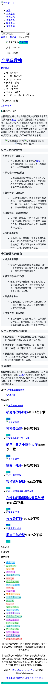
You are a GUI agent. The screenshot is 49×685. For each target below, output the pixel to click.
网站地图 (20, 678)
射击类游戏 (14, 639)
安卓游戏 (13, 594)
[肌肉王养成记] (13, 528)
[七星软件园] (7, 3)
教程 (38, 161)
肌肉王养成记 (15, 535)
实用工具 (10, 23)
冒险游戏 (12, 607)
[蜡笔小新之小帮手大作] (17, 438)
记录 (10, 604)
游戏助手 (12, 632)
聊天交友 (13, 585)
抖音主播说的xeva (15, 390)
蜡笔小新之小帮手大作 (22, 444)
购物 (10, 562)
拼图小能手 (14, 465)
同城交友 (12, 623)
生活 (10, 588)
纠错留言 (7, 106)
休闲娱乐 (5, 68)
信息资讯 (12, 581)
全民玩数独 (11, 60)
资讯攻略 (10, 20)
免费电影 (13, 635)
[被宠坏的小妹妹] (14, 405)
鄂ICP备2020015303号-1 (23, 670)
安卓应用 (13, 597)
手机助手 (12, 620)
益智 (10, 578)
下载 (8, 419)
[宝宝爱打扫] (12, 512)
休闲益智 (12, 610)
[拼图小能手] (12, 459)
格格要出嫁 (14, 428)
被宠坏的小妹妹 (17, 412)
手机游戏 (10, 17)
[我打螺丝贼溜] (13, 475)
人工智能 (22, 375)
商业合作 (29, 678)
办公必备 (12, 629)
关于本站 (10, 678)
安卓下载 (23, 42)
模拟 (10, 569)
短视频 (11, 566)
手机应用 (10, 14)
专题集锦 (10, 26)
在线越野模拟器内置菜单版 (25, 498)
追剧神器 (13, 626)
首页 (8, 10)
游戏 (13, 119)
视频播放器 (14, 616)
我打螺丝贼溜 (15, 481)
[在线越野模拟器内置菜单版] (19, 491)
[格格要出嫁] (12, 422)
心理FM (11, 395)
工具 (10, 591)
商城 (10, 601)
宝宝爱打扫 (14, 519)
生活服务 (13, 613)
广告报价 (38, 678)
